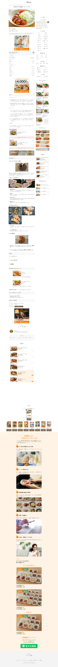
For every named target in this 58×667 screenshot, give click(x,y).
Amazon (11, 296)
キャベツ (43, 25)
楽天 (13, 296)
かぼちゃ (40, 25)
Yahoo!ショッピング (17, 296)
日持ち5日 (30, 337)
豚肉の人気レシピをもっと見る (22, 137)
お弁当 (23, 337)
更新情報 (12, 264)
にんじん (37, 25)
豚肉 (10, 337)
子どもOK (20, 337)
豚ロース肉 (13, 337)
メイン (17, 337)
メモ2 (15, 97)
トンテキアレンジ (14, 256)
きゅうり (46, 25)
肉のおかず (26, 337)
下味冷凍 (37, 28)
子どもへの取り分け (14, 260)
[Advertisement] (22, 393)
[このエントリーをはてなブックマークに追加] (13, 29)
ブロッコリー (40, 28)
